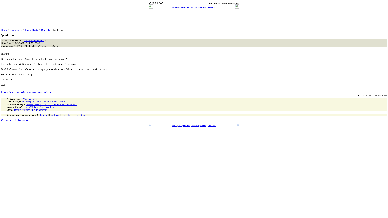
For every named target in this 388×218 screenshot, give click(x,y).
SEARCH (203, 7)
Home (4, 30)
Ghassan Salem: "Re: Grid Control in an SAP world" (51, 104)
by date (43, 115)
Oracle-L (45, 30)
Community (16, 30)
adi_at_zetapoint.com (34, 40)
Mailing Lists (31, 30)
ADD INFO (195, 7)
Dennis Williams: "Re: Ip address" (39, 107)
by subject (68, 115)
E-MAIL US (212, 7)
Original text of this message (14, 120)
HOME (174, 7)
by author (80, 115)
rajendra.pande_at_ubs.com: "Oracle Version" (44, 101)
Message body (30, 99)
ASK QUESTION (184, 7)
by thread (55, 115)
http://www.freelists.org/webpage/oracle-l (26, 92)
